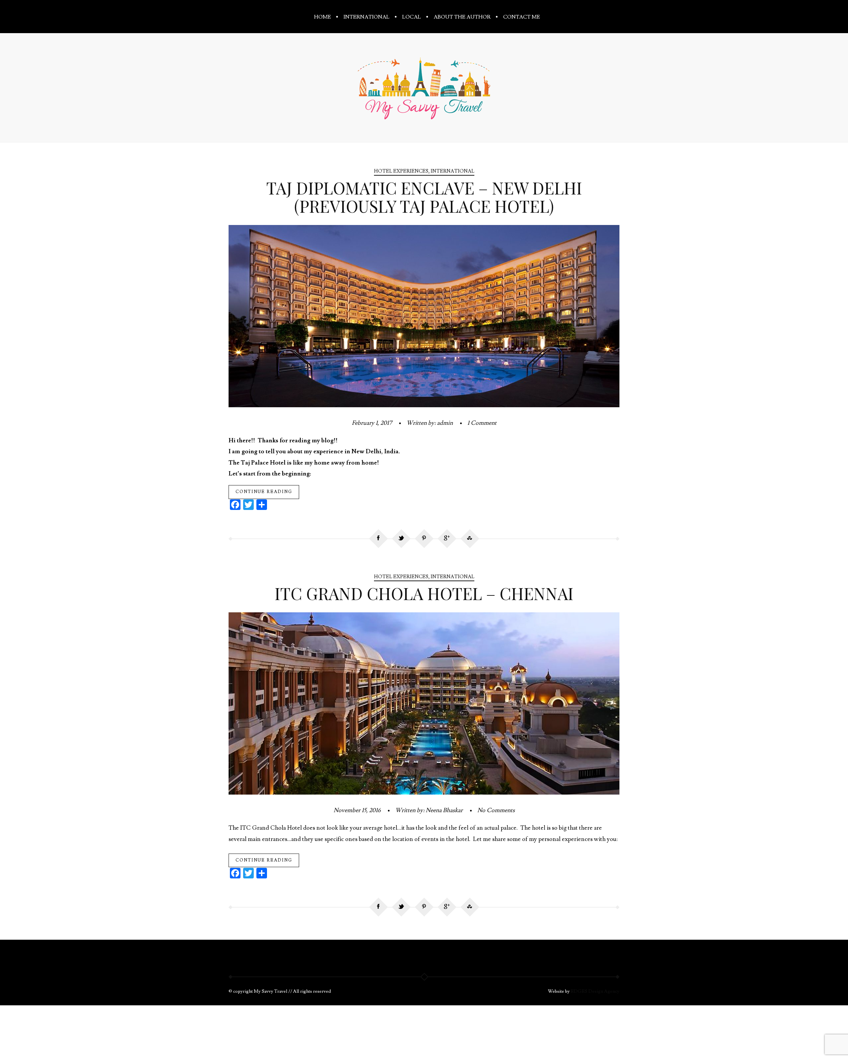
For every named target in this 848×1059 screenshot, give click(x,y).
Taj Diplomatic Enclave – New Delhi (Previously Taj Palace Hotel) (424, 197)
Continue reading (264, 491)
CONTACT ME (521, 17)
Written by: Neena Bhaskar (429, 810)
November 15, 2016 (357, 810)
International (452, 171)
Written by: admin (429, 423)
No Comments (496, 810)
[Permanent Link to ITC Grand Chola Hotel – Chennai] (424, 793)
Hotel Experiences (401, 171)
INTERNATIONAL (367, 17)
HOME (322, 17)
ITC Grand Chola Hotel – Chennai (424, 593)
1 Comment (482, 423)
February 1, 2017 (372, 423)
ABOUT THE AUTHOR (462, 17)
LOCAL (411, 17)
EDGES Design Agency (595, 991)
